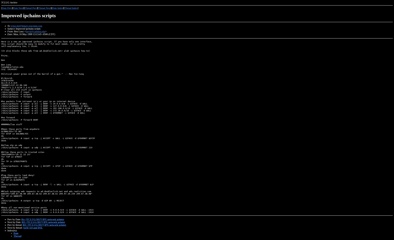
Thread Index (71, 8)
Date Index (57, 8)
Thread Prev (31, 8)
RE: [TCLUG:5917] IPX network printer (43, 222)
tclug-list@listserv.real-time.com (26, 26)
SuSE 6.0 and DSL (33, 227)
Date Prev (7, 8)
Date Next (18, 8)
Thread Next (44, 8)
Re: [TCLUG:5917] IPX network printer (42, 219)
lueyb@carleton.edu (35, 31)
